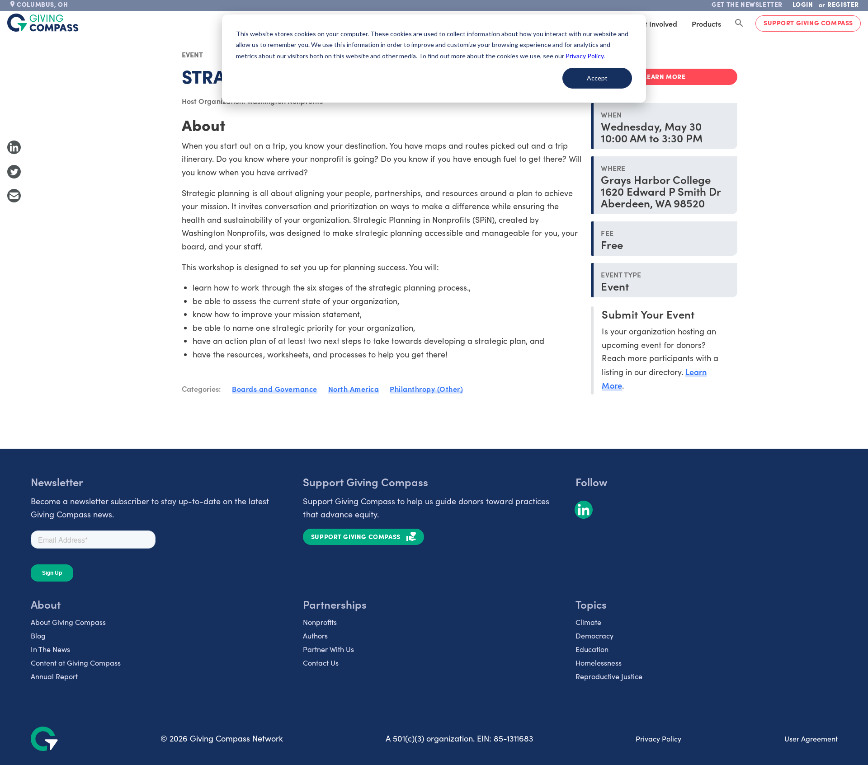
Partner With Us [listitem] (328, 649)
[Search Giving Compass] (739, 23)
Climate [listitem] (588, 622)
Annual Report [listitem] (54, 676)
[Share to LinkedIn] (14, 147)
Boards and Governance (274, 389)
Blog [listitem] (38, 635)
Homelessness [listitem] (599, 662)
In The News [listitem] (50, 649)
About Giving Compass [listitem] (68, 622)
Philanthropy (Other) (426, 389)
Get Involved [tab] (656, 23)
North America (353, 389)
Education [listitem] (592, 649)
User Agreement (811, 738)
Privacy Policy (658, 738)
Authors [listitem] (315, 635)
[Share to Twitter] (14, 171)
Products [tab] (706, 23)
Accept (597, 78)
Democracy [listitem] (594, 635)
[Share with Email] (14, 195)
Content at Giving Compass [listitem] (76, 662)
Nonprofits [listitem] (320, 622)
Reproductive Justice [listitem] (609, 676)
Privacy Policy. (585, 56)
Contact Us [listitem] (321, 662)
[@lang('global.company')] (43, 23)
